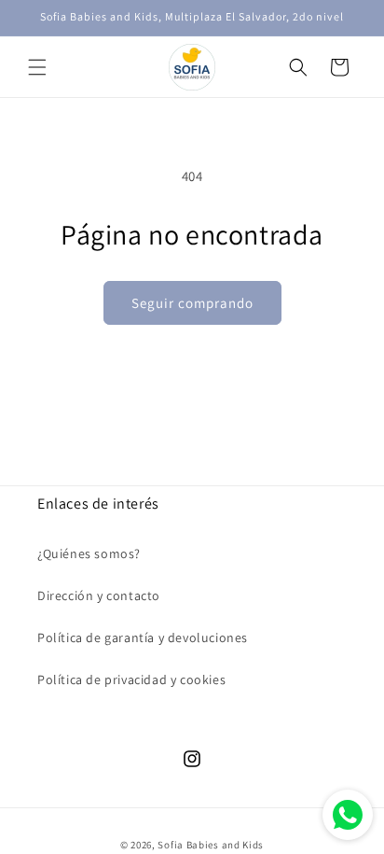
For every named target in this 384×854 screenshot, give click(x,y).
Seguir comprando (192, 303)
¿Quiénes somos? (89, 553)
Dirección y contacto (98, 595)
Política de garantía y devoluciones (142, 637)
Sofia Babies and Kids (211, 844)
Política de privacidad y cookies (131, 679)
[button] (37, 67)
